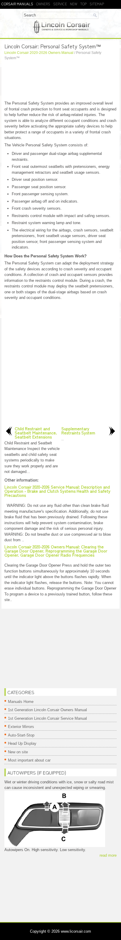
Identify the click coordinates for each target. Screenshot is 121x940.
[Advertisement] (60, 81)
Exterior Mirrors (21, 726)
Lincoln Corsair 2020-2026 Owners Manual (38, 53)
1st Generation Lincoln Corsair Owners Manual (47, 710)
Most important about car (29, 760)
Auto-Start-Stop (21, 735)
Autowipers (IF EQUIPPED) (36, 772)
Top (83, 3)
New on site (18, 752)
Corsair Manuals (17, 3)
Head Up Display (22, 743)
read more (108, 855)
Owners (43, 3)
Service (60, 3)
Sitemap (97, 3)
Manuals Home (20, 701)
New (73, 3)
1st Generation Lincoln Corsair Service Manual (47, 718)
